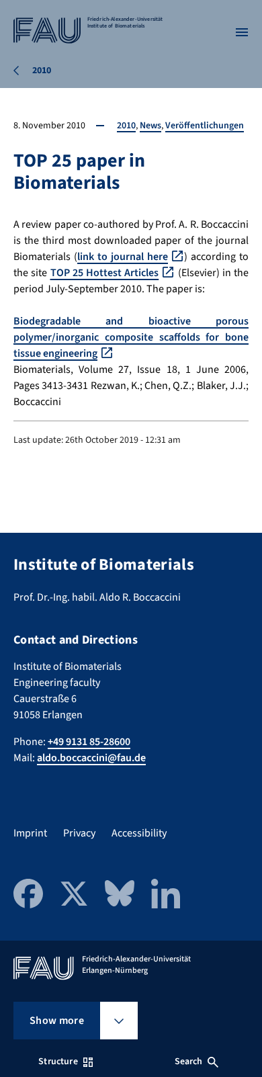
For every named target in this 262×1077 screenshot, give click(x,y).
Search (189, 1061)
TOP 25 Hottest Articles (104, 272)
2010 (126, 125)
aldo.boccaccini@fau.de (91, 757)
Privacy (79, 833)
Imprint (30, 833)
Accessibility (139, 833)
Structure (57, 1061)
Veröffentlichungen (204, 125)
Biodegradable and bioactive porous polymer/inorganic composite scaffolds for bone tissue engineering (131, 337)
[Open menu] (242, 32)
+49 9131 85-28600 (89, 741)
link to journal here (122, 256)
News (150, 125)
